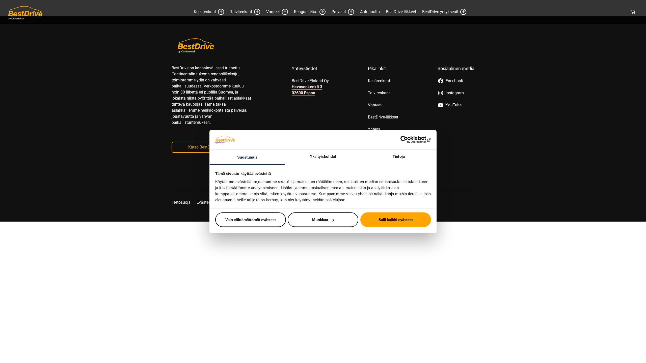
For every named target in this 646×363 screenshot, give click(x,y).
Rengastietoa (305, 11)
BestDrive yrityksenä (440, 11)
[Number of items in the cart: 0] (633, 12)
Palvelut (339, 11)
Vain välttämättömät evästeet (250, 220)
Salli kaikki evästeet (396, 220)
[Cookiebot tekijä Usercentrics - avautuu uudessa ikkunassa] (409, 139)
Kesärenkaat (205, 11)
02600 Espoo (303, 92)
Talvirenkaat (241, 11)
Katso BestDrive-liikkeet (209, 147)
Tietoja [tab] (399, 156)
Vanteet (273, 11)
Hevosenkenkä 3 (307, 86)
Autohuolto (370, 11)
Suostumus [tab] (247, 157)
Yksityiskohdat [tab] (323, 156)
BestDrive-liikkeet (401, 11)
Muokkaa (320, 220)
